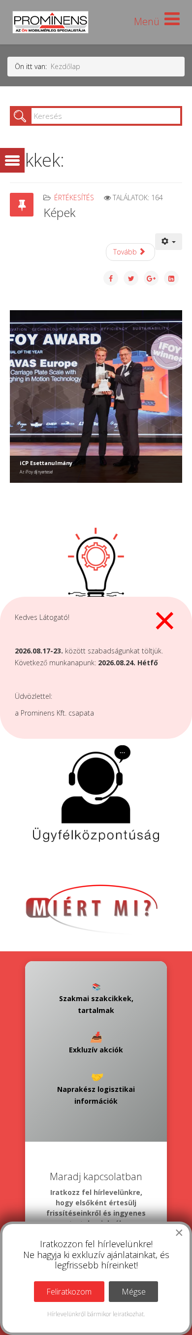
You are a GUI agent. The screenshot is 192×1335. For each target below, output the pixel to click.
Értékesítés (74, 197)
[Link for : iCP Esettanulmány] (96, 396)
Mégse (134, 1291)
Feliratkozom (69, 1291)
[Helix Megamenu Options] (157, 21)
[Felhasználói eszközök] (169, 241)
